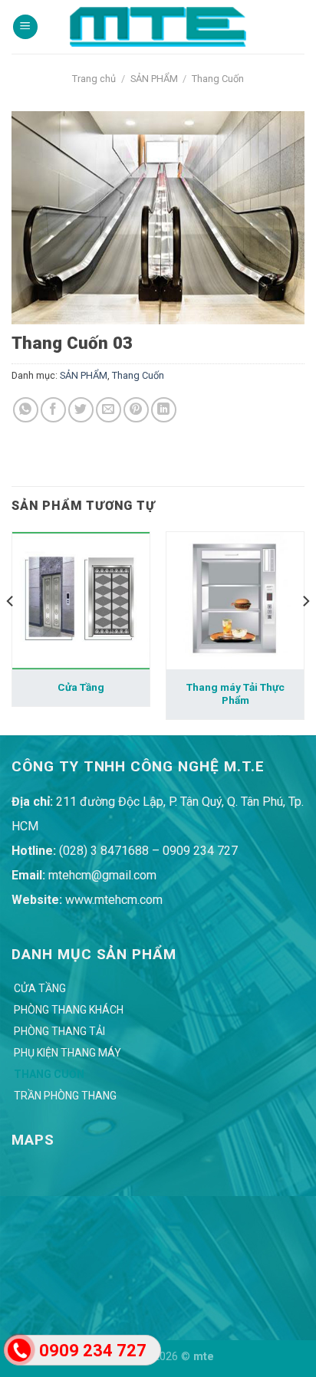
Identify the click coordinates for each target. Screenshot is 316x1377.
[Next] (305, 632)
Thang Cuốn (218, 78)
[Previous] (10, 632)
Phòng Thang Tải (59, 1031)
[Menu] (25, 27)
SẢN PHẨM (154, 78)
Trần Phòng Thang (65, 1095)
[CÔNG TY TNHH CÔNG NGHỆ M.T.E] (158, 26)
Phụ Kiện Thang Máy (67, 1053)
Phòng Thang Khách (68, 1010)
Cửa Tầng (81, 687)
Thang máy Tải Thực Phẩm (235, 694)
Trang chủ (94, 78)
